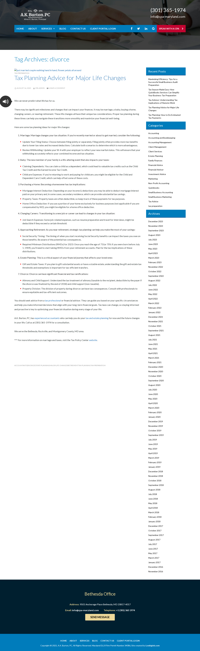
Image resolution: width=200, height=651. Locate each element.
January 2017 (154, 562)
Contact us (78, 28)
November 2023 (155, 226)
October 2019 (154, 430)
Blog (62, 28)
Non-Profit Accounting (158, 183)
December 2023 (155, 221)
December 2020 (155, 367)
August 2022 (154, 280)
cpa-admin (40, 88)
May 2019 (152, 448)
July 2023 (152, 239)
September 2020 (156, 380)
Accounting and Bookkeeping (161, 138)
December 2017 (155, 526)
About (32, 28)
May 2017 (152, 553)
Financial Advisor (156, 169)
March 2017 (153, 558)
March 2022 (153, 303)
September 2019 (156, 435)
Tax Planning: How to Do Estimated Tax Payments (164, 116)
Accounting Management (160, 142)
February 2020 (154, 412)
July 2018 (152, 494)
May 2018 (152, 503)
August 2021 (154, 335)
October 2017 (154, 530)
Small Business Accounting (160, 192)
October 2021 (154, 326)
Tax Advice (153, 201)
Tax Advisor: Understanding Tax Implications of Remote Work (162, 101)
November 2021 (155, 321)
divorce (31, 365)
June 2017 (153, 548)
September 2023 (156, 230)
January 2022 (154, 312)
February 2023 (154, 262)
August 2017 (154, 539)
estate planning (42, 365)
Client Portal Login (103, 28)
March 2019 (153, 458)
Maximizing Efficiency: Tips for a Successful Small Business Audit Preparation (163, 82)
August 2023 (154, 235)
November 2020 (155, 371)
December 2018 (155, 471)
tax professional (53, 300)
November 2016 (155, 571)
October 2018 (154, 480)
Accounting (153, 133)
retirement (73, 365)
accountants (20, 365)
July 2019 (152, 439)
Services (46, 28)
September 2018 (156, 485)
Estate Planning (155, 156)
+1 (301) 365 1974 (125, 610)
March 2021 (153, 358)
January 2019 (154, 467)
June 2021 (153, 344)
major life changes (59, 365)
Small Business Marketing (160, 197)
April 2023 (153, 253)
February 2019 (154, 462)
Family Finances (155, 160)
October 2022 (154, 271)
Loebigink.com (153, 645)
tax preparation (21, 73)
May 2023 (152, 248)
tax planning (84, 365)
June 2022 (153, 289)
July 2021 (152, 339)
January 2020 (154, 417)
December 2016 (155, 567)
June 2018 (153, 498)
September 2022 (156, 276)
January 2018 (154, 521)
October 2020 (154, 376)
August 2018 (154, 489)
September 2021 (156, 330)
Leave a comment (57, 88)
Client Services (155, 151)
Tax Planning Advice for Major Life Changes (70, 77)
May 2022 (152, 294)
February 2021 (154, 362)
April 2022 (153, 298)
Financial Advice (155, 165)
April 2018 (153, 508)
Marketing (153, 178)
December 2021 (155, 317)
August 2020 (154, 385)
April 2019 (153, 453)
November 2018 (155, 476)
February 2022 (154, 308)
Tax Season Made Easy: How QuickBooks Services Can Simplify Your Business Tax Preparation (163, 92)
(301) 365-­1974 (168, 10)
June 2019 (153, 444)
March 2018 (153, 512)
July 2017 (152, 544)
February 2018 (154, 517)
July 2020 (152, 389)
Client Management (157, 147)
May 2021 (152, 348)
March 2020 (153, 408)
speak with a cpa (169, 28)
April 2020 (153, 403)
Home (20, 28)
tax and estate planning (97, 318)
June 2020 (153, 394)
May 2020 (152, 398)
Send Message (100, 617)
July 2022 (152, 285)
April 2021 (153, 353)
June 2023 (153, 244)
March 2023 (153, 257)
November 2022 (155, 267)
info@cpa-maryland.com (168, 16)
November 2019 (155, 426)
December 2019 (155, 421)
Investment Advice (157, 174)
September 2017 (156, 535)
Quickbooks (153, 188)
